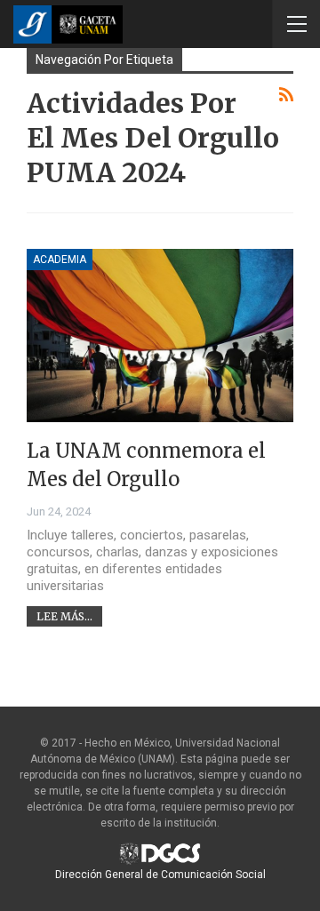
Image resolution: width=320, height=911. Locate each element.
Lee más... (64, 616)
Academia (59, 259)
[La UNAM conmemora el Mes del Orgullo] (160, 335)
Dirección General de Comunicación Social (160, 874)
